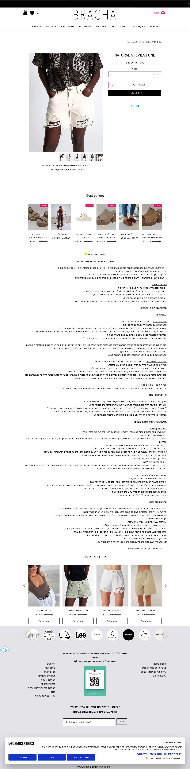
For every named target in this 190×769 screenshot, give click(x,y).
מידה (134, 69)
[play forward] (165, 634)
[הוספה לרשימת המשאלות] (111, 85)
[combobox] (134, 74)
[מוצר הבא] (24, 217)
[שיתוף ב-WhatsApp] (132, 104)
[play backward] (25, 634)
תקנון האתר (50, 672)
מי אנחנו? (51, 664)
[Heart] (32, 13)
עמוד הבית (156, 42)
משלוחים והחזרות (47, 676)
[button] (4, 650)
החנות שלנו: (160, 664)
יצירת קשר (50, 668)
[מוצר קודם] (166, 217)
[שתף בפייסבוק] (137, 104)
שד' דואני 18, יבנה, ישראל (153, 672)
